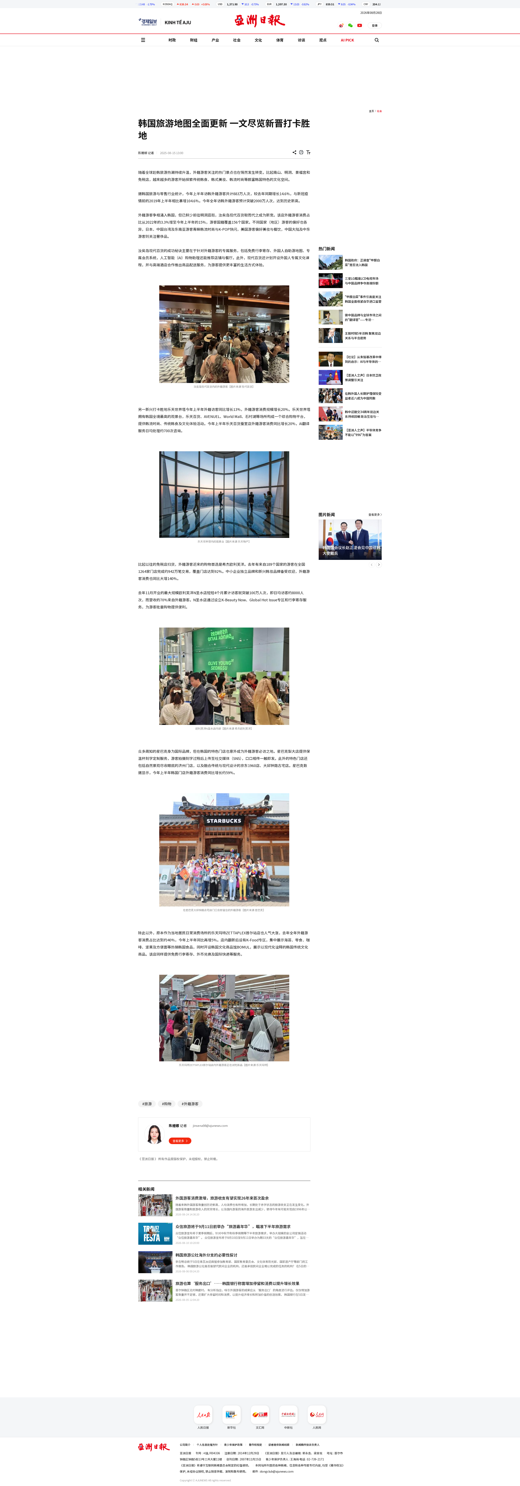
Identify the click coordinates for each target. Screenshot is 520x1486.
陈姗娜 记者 (146, 152)
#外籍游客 (190, 1103)
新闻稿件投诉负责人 (308, 1445)
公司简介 (185, 1445)
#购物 (166, 1103)
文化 (258, 39)
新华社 (231, 1427)
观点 (323, 39)
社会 (236, 39)
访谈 (301, 39)
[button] (372, 565)
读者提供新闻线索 (278, 1445)
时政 (172, 39)
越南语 (180, 22)
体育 (280, 39)
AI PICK (347, 39)
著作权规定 (255, 1445)
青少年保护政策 (233, 1445)
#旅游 (147, 1103)
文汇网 (260, 1427)
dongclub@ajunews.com (277, 1471)
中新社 (288, 1427)
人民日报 (203, 1427)
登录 (375, 25)
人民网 (317, 1427)
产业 (215, 39)
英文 (149, 21)
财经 (193, 39)
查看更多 (178, 1141)
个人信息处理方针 (207, 1445)
